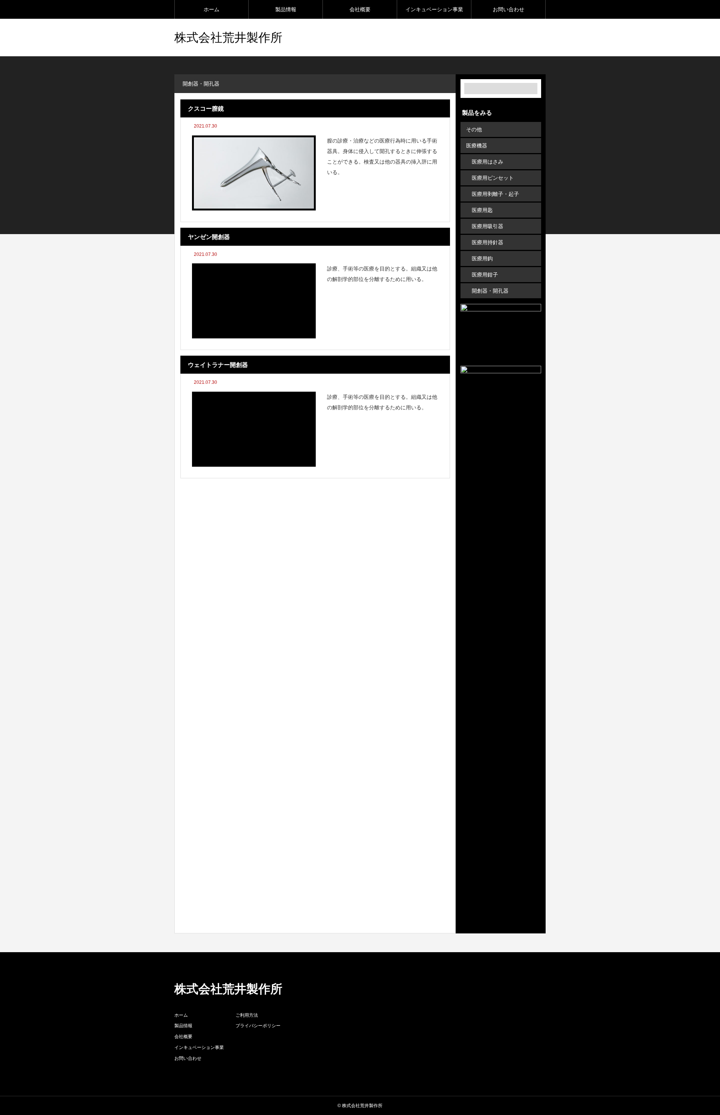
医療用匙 (482, 210)
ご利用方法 (247, 1015)
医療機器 (476, 146)
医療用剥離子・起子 (495, 194)
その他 (474, 129)
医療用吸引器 (487, 226)
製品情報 (285, 9)
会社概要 (360, 9)
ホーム (211, 9)
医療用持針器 (487, 242)
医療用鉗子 (485, 275)
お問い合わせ (508, 9)
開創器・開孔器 (490, 291)
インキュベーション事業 (434, 9)
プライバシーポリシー (258, 1025)
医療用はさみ (487, 162)
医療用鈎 (482, 258)
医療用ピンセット (493, 178)
